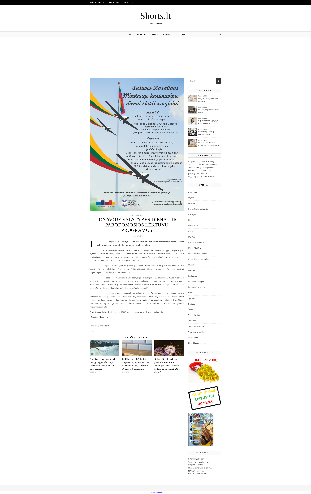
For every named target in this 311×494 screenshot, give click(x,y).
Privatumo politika (155, 492)
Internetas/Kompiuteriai (198, 209)
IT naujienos (193, 214)
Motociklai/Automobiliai (198, 259)
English (191, 197)
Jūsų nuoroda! (197, 473)
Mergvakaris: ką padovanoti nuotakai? (208, 99)
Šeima (190, 292)
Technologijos (194, 315)
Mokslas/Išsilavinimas (197, 253)
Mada (155, 34)
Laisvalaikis (142, 34)
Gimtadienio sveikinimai (198, 462)
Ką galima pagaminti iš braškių (201, 161)
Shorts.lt (155, 15)
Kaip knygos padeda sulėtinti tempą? (208, 110)
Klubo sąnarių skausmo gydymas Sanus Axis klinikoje (208, 144)
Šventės (191, 309)
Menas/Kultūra (194, 248)
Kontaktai (128, 2)
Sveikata (181, 34)
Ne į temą (192, 270)
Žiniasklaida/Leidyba (197, 343)
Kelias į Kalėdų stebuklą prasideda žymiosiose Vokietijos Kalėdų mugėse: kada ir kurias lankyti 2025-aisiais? (167, 365)
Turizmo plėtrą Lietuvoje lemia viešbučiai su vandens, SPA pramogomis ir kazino (201, 170)
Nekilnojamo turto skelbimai (200, 468)
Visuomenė (193, 337)
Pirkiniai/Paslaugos (196, 281)
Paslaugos (167, 34)
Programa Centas (195, 465)
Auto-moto (192, 192)
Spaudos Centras (104, 326)
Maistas (191, 237)
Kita (189, 220)
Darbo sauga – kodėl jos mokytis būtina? (206, 133)
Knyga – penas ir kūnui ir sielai (201, 176)
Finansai (191, 203)
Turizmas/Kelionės (196, 326)
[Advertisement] (155, 55)
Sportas (191, 298)
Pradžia (93, 2)
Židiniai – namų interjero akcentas (202, 164)
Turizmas (192, 320)
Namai (129, 34)
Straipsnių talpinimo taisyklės (110, 2)
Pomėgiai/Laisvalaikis (197, 287)
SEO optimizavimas (196, 471)
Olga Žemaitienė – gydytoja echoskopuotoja (208, 122)
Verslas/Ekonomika (196, 332)
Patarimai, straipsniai (197, 459)
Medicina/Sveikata (196, 242)
